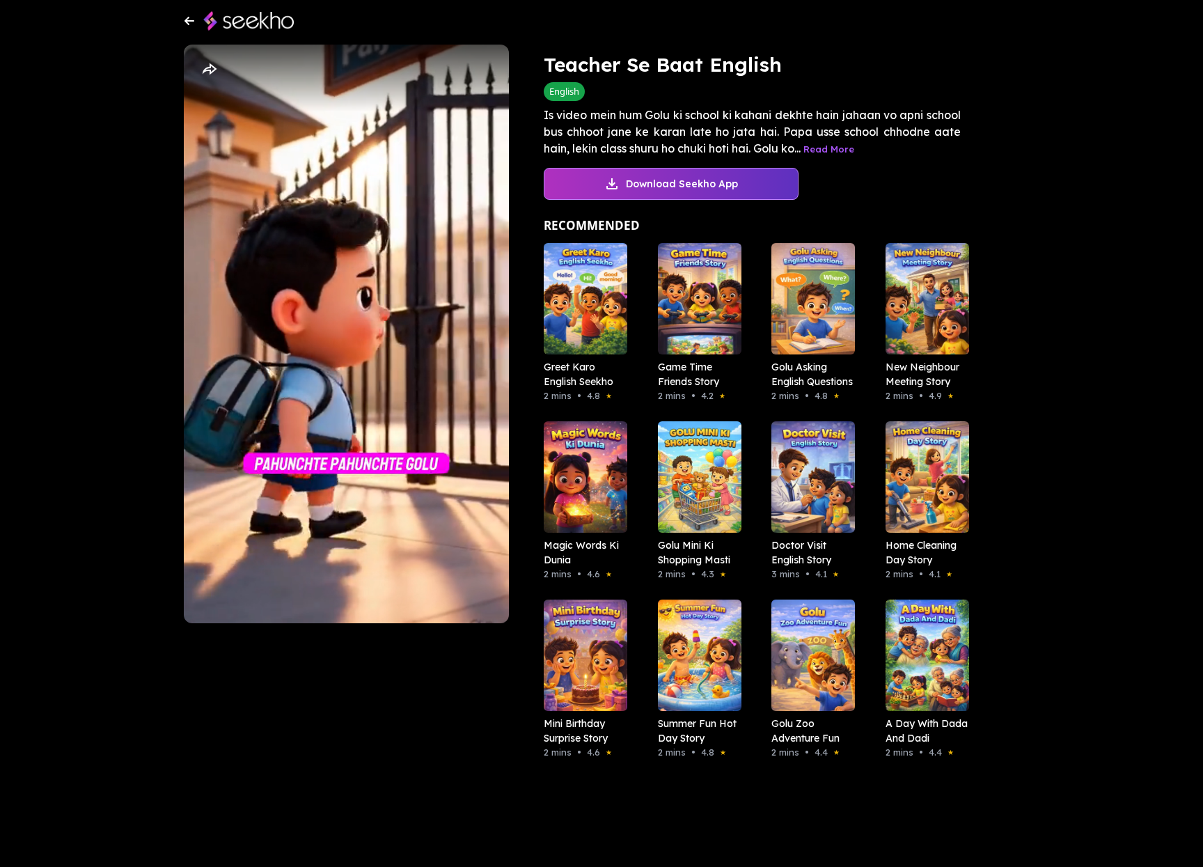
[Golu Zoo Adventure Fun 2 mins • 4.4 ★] (809, 655)
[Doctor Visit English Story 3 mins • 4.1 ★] (809, 477)
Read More (828, 149)
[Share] (209, 70)
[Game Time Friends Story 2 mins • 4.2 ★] (695, 298)
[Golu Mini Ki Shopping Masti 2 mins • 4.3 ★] (695, 477)
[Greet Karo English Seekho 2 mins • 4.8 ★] (581, 298)
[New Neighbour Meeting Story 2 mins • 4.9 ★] (923, 298)
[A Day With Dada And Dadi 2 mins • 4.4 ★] (923, 655)
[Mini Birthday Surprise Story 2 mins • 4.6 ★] (581, 655)
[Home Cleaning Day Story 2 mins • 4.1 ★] (923, 477)
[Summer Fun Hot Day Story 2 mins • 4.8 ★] (695, 655)
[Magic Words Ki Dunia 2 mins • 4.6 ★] (581, 477)
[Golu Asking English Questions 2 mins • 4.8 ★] (809, 298)
